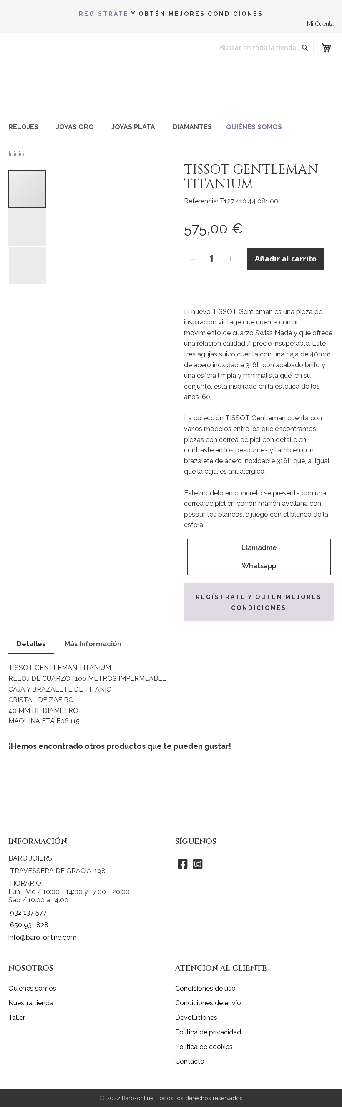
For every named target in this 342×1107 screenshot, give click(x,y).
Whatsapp (259, 566)
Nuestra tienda (30, 1003)
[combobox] (265, 47)
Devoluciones (196, 1018)
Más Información (93, 644)
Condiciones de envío (208, 1003)
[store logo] (60, 76)
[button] (27, 227)
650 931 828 (29, 925)
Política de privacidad (208, 1032)
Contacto (189, 1061)
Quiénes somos (32, 988)
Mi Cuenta (320, 23)
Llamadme (259, 548)
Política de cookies (204, 1047)
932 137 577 (28, 912)
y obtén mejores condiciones (171, 13)
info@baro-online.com (42, 937)
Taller (16, 1018)
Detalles (31, 644)
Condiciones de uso (205, 988)
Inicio (16, 154)
